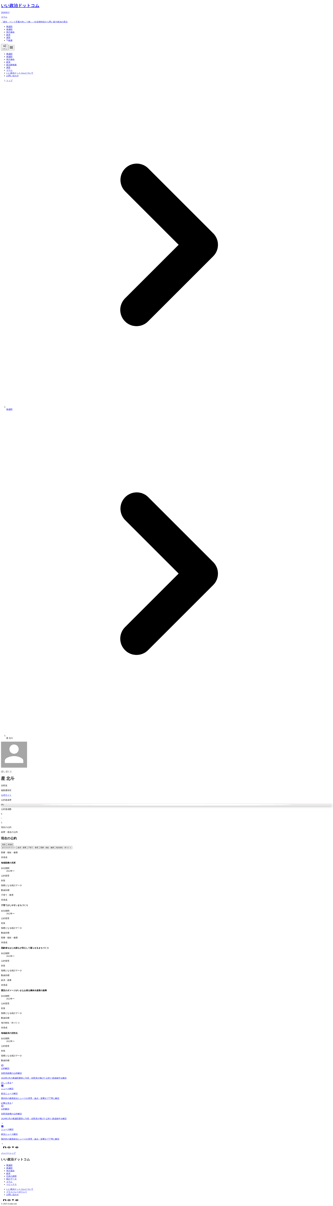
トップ (9, 80)
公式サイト (6, 795)
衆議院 (9, 26)
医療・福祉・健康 (47, 848)
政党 (8, 35)
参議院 (9, 29)
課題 (8, 37)
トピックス (11, 1184)
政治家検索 (11, 65)
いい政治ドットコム (20, 5)
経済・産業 (22, 848)
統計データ (11, 1179)
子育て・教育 (33, 848)
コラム (9, 70)
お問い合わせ (12, 76)
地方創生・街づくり (63, 848)
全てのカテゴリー (9, 848)
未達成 (10, 844)
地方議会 (10, 32)
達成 (3, 844)
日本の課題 (11, 1176)
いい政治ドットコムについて (19, 73)
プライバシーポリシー (16, 1192)
